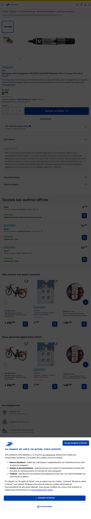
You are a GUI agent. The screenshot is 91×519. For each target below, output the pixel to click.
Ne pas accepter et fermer (75, 443)
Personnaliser (46, 506)
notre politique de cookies (42, 490)
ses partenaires (48, 454)
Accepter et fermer (46, 498)
